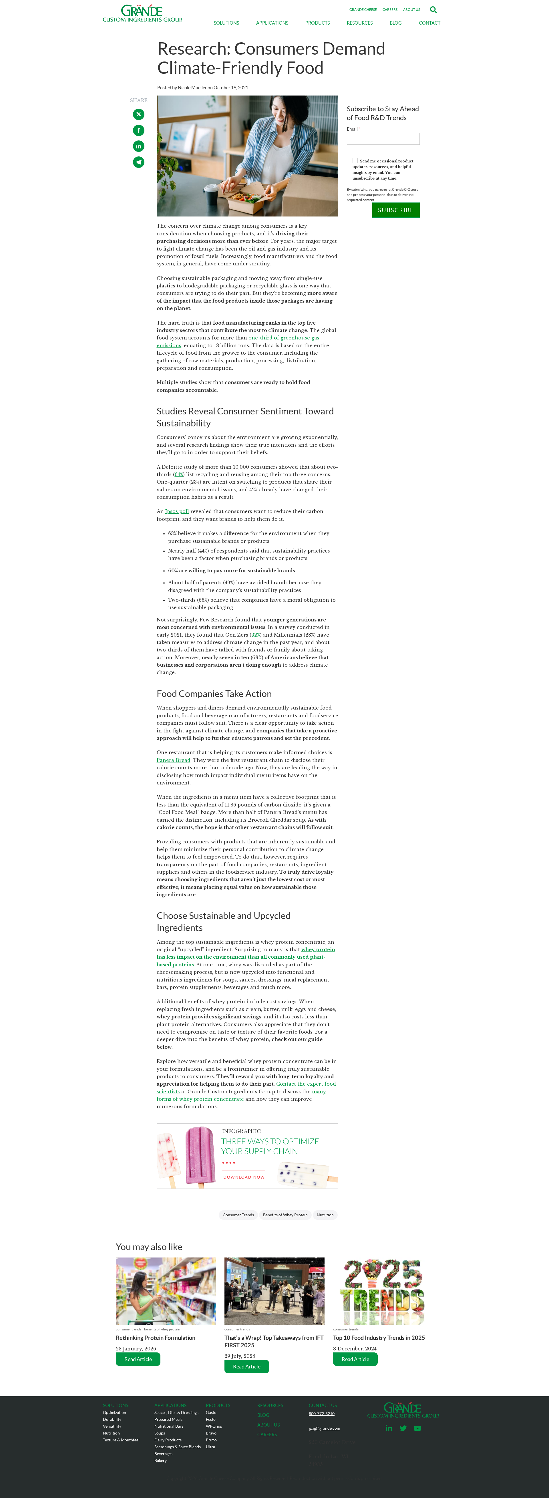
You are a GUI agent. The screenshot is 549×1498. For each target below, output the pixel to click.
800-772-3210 (322, 1413)
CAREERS (390, 9)
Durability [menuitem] (112, 1419)
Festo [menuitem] (211, 1419)
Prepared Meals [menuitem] (168, 1419)
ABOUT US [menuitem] (268, 1424)
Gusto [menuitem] (211, 1412)
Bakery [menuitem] (160, 1460)
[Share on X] (138, 118)
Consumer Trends (238, 1215)
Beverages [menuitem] (163, 1453)
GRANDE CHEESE (363, 9)
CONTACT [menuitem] (429, 22)
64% (179, 474)
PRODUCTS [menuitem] (317, 22)
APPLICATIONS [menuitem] (272, 22)
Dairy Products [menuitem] (168, 1440)
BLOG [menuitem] (396, 22)
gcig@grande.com (324, 1428)
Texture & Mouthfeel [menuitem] (121, 1440)
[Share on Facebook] (138, 134)
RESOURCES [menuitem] (360, 22)
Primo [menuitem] (211, 1440)
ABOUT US (411, 9)
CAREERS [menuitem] (267, 1434)
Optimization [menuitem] (114, 1412)
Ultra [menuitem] (210, 1447)
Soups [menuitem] (159, 1433)
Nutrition (325, 1215)
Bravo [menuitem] (211, 1433)
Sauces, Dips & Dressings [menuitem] (176, 1412)
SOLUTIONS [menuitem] (226, 22)
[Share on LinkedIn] (138, 150)
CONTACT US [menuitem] (323, 1405)
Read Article (138, 1359)
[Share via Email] (138, 166)
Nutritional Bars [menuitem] (168, 1426)
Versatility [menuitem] (112, 1426)
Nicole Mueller (192, 87)
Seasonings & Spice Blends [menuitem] (177, 1447)
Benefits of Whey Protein (285, 1215)
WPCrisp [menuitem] (214, 1426)
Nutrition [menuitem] (111, 1433)
